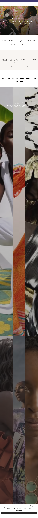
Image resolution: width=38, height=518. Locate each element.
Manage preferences (19, 510)
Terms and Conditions (22, 507)
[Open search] (37, 4)
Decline (19, 515)
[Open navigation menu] (1, 4)
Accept (19, 512)
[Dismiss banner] (36, 1)
